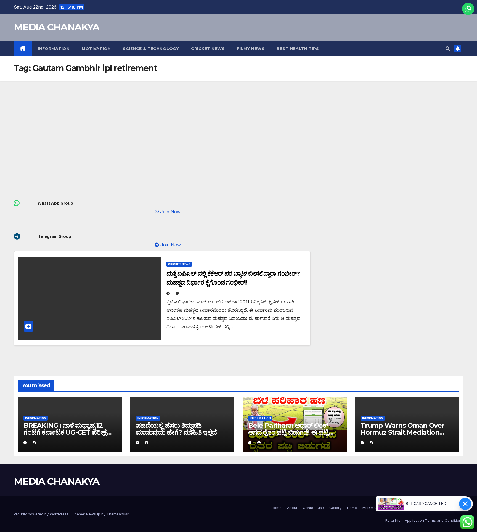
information (54, 48)
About (292, 507)
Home (277, 507)
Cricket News (208, 48)
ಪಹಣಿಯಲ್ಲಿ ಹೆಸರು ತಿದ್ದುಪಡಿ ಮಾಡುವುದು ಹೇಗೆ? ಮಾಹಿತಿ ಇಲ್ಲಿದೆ (176, 428)
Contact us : (313, 507)
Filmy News (250, 48)
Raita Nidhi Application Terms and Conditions (424, 520)
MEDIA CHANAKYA (56, 27)
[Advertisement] (238, 122)
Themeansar (117, 514)
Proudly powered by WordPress (42, 514)
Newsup (93, 514)
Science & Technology (151, 48)
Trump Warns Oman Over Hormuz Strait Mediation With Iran (402, 432)
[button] (448, 48)
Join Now (176, 211)
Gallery (335, 507)
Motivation (96, 48)
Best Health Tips (298, 48)
